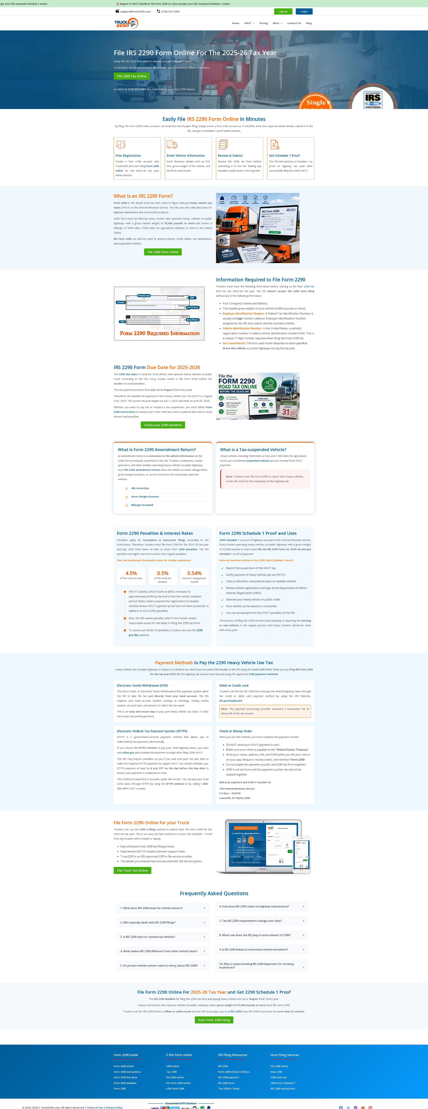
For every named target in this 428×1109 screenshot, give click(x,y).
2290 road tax (279, 1077)
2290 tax (309, 286)
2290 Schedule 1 (229, 540)
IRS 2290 (223, 1066)
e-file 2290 (234, 1011)
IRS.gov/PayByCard (230, 700)
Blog (309, 23)
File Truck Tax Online (132, 870)
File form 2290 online (178, 1083)
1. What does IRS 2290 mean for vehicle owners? (151, 908)
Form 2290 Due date (125, 1077)
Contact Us (294, 23)
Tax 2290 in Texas (228, 1088)
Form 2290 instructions (127, 1071)
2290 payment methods (263, 674)
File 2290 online (175, 1077)
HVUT (247, 23)
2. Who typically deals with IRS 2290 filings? (148, 922)
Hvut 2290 (276, 1071)
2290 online (172, 1066)
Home (235, 23)
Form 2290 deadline (125, 1083)
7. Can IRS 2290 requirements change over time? (250, 921)
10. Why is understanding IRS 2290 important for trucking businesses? (256, 965)
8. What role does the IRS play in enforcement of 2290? (255, 935)
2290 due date (128, 374)
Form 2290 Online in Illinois (233, 1071)
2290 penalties (187, 549)
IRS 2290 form (226, 1083)
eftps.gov (128, 752)
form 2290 (120, 1088)
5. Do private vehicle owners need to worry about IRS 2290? (159, 965)
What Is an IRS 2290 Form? (143, 196)
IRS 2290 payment (228, 1077)
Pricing (263, 23)
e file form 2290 (175, 1088)
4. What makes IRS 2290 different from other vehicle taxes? (158, 951)
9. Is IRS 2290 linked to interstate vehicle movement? (253, 949)
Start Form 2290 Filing (214, 1020)
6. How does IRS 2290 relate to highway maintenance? (254, 906)
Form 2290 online (124, 1066)
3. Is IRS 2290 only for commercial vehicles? (147, 937)
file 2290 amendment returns (142, 469)
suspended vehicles (258, 460)
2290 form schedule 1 (283, 1083)
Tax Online (131, 76)
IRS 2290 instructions (283, 1088)
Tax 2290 (171, 1071)
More (276, 23)
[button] (252, 23)
